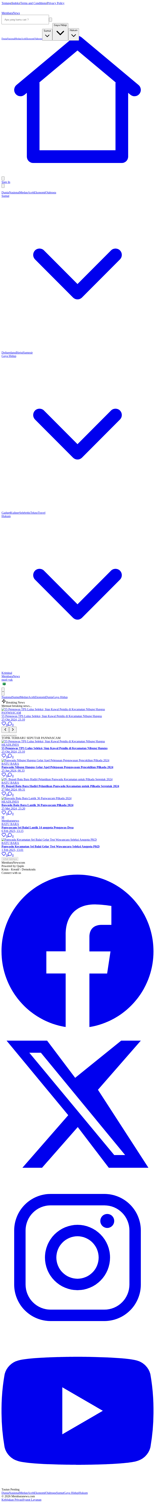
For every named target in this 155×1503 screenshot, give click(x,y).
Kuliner (14, 512)
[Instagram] (77, 1332)
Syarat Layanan (32, 1499)
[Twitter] (77, 1179)
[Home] (77, 174)
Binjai (19, 352)
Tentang (6, 3)
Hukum (83, 1492)
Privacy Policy (55, 3)
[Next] (13, 730)
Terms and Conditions (33, 3)
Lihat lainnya (10, 859)
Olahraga (50, 192)
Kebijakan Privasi (12, 1499)
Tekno (34, 512)
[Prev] (5, 730)
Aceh (31, 192)
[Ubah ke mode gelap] (3, 186)
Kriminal (7, 672)
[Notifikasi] (3, 178)
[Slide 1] (3, 735)
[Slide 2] (6, 735)
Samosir (28, 352)
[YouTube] (77, 1486)
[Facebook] (77, 1026)
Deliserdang (9, 352)
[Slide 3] (9, 735)
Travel (41, 512)
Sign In (6, 182)
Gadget (6, 512)
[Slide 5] (15, 735)
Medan (23, 192)
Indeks (16, 3)
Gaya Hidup (60, 697)
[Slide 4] (12, 735)
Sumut (16, 697)
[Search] (50, 20)
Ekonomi (39, 192)
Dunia (5, 192)
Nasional (14, 192)
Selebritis (24, 512)
